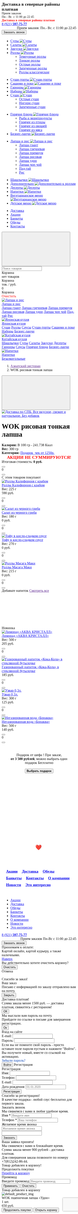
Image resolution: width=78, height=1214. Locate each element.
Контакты (17, 226)
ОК (5, 1011)
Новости (13, 885)
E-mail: (7, 1036)
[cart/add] (3, 466)
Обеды (15, 222)
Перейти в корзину (16, 1173)
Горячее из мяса (30, 130)
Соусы (26, 327)
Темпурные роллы (32, 56)
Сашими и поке (22, 83)
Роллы (15, 52)
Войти (7, 1064)
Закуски (16, 49)
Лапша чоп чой (30, 164)
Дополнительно (22, 184)
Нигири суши (29, 103)
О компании (59, 878)
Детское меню (21, 203)
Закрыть (8, 995)
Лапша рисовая (30, 157)
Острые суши (29, 99)
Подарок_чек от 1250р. (37, 453)
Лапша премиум (31, 153)
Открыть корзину (46, 1210)
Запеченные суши (32, 107)
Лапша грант (28, 145)
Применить (10, 1186)
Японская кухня (14, 323)
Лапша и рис (20, 141)
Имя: (5, 1073)
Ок (5, 1027)
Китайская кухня (14, 339)
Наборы (16, 91)
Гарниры (17, 87)
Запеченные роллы (33, 68)
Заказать (9, 1137)
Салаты (16, 45)
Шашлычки (19, 180)
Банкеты (16, 218)
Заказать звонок (14, 32)
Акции (15, 214)
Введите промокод (15, 1181)
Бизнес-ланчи (20, 134)
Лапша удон (28, 161)
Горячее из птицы (32, 122)
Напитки (17, 191)
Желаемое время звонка (19, 1124)
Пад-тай (25, 168)
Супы (15, 41)
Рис (21, 172)
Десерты (17, 187)
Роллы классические (34, 72)
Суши (15, 95)
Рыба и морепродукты (35, 118)
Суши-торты (20, 79)
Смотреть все (39, 590)
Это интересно (38, 885)
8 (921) (14, 24)
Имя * (6, 1115)
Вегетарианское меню (26, 195)
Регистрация (11, 1091)
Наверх (7, 959)
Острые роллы (30, 64)
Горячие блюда (21, 114)
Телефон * (9, 1120)
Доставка (17, 210)
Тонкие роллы (29, 60)
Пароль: (7, 1040)
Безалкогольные (13, 358)
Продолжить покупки (17, 1210)
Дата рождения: (13, 1087)
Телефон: (8, 1077)
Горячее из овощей (33, 126)
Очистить (9, 967)
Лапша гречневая (32, 149)
